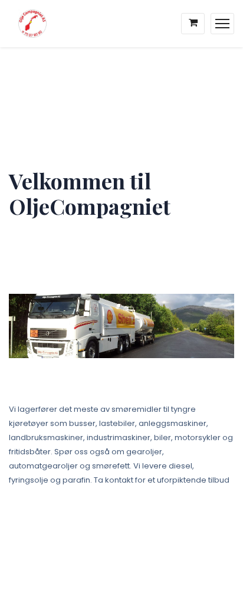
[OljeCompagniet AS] (28, 23)
